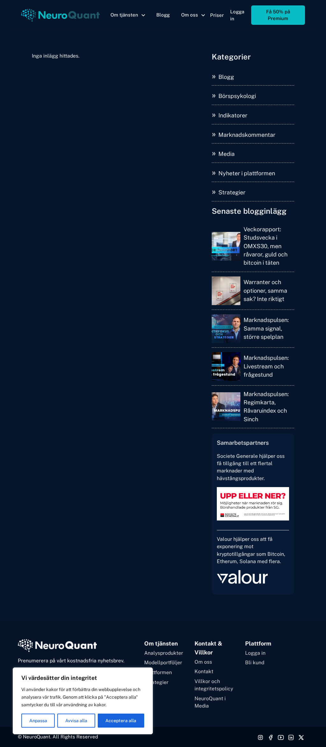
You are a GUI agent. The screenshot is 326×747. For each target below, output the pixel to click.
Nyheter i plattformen (246, 173)
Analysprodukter (163, 653)
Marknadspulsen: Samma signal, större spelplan (266, 328)
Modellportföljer (163, 663)
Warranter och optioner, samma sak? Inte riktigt (265, 290)
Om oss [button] (189, 14)
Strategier (231, 192)
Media (226, 153)
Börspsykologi (237, 96)
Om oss (203, 662)
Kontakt (204, 671)
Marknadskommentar (246, 134)
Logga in (237, 15)
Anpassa (38, 720)
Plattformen (158, 672)
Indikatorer (232, 115)
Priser (217, 15)
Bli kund (254, 663)
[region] (83, 700)
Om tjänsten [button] (124, 14)
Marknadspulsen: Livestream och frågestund (266, 366)
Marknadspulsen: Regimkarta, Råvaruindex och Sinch (266, 406)
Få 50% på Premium (278, 15)
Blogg (163, 14)
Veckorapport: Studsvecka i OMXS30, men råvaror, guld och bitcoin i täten (265, 246)
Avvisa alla (76, 720)
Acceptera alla (120, 720)
